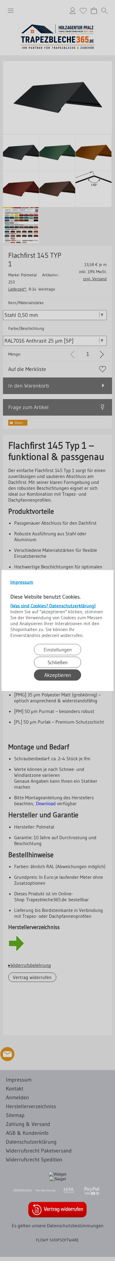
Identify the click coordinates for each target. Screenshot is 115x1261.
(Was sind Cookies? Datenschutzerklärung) (53, 606)
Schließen (57, 662)
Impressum (21, 582)
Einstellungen (58, 649)
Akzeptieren (57, 675)
